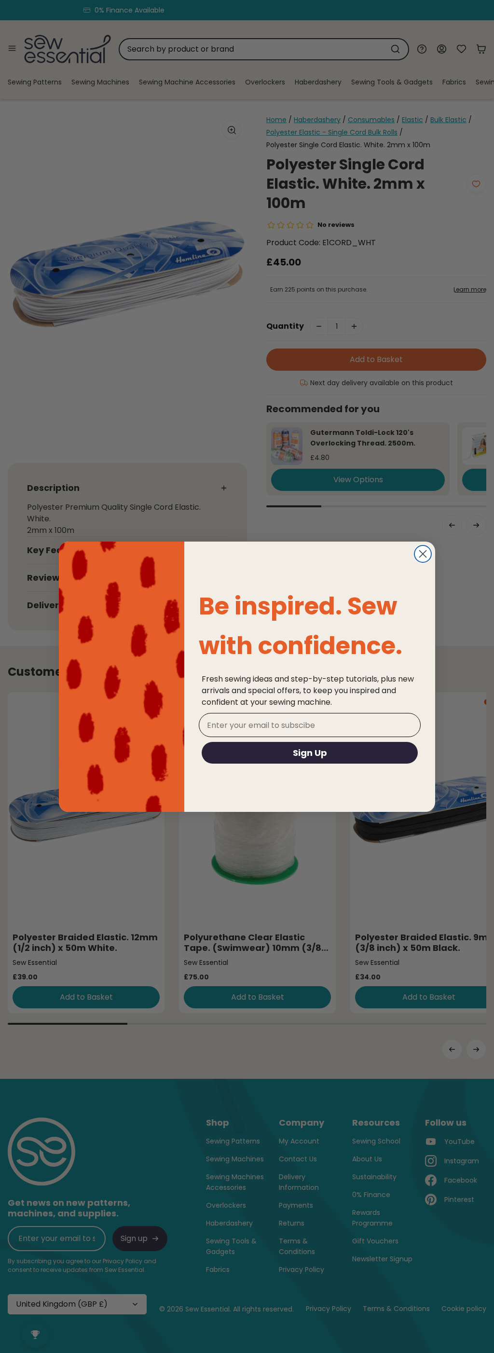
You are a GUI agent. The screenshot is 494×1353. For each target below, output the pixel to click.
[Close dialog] (422, 553)
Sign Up (310, 753)
